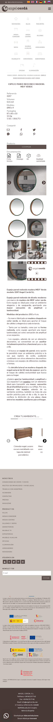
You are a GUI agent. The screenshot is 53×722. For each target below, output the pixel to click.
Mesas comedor (9, 516)
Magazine (6, 503)
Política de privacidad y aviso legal (18, 485)
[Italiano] (45, 2)
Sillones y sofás (9, 523)
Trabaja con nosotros (12, 489)
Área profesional (15, 2)
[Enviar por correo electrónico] (13, 129)
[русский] (49, 2)
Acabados (6, 492)
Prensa (5, 500)
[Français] (36, 2)
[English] (32, 2)
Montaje (20, 159)
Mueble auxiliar (9, 537)
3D (28, 159)
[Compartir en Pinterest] (39, 134)
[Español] (28, 2)
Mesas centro (8, 520)
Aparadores (7, 548)
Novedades (7, 552)
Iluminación (8, 544)
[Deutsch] (40, 2)
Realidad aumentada (40, 160)
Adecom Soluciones (31, 715)
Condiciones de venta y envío (15, 482)
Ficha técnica (9, 160)
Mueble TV (7, 530)
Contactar (7, 496)
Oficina (5, 541)
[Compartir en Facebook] (26, 129)
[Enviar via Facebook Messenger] (13, 134)
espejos (27, 381)
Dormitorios (8, 527)
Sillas (4, 512)
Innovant (33, 718)
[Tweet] (39, 129)
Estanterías (7, 534)
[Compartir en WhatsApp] (26, 134)
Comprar (26, 147)
